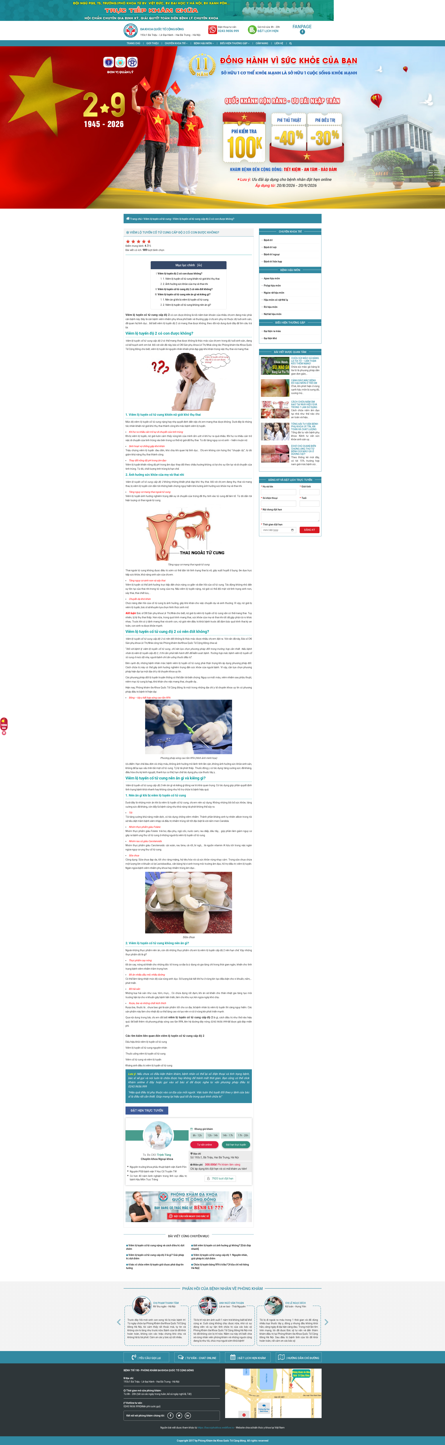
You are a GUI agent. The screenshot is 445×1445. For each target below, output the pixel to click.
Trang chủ (133, 43)
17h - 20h (243, 1135)
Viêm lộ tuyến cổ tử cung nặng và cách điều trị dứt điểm (155, 1247)
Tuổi (303, 498)
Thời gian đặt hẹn (271, 524)
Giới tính (305, 486)
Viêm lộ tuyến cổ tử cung (157, 219)
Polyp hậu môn (272, 285)
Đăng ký (309, 529)
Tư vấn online (204, 1144)
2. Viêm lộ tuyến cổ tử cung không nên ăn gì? (187, 304)
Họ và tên (267, 486)
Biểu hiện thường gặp (234, 43)
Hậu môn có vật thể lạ (275, 299)
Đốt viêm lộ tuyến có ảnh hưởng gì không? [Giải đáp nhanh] (221, 1247)
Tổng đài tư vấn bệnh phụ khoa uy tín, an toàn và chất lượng (304, 427)
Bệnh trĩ (268, 240)
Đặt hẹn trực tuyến (236, 1144)
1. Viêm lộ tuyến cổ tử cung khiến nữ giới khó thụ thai (191, 278)
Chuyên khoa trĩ (175, 43)
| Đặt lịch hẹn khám (251, 1358)
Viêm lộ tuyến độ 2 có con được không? (180, 273)
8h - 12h (197, 1135)
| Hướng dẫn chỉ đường (302, 1358)
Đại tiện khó (270, 338)
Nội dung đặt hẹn (271, 509)
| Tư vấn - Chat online (200, 1358)
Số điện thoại (269, 498)
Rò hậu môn (270, 307)
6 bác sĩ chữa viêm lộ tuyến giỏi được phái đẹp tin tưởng (155, 1266)
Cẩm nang (262, 43)
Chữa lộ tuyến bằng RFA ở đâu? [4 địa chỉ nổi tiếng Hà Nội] (220, 1266)
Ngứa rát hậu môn (273, 292)
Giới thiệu (152, 43)
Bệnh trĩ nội (270, 247)
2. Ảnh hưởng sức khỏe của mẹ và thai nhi (185, 284)
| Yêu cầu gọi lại (149, 1358)
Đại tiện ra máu (272, 331)
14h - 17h (228, 1135)
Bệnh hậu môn (203, 43)
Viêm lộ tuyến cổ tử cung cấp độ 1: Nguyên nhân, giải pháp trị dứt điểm (219, 1257)
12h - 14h (213, 1135)
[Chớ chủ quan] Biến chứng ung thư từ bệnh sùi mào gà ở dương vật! (303, 450)
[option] (157, 1321)
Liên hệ (278, 43)
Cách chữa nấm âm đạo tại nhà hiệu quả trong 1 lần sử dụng (304, 404)
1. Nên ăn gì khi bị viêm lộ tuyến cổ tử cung (185, 299)
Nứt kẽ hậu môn (272, 314)
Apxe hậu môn (271, 278)
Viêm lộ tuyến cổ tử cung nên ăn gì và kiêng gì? (184, 294)
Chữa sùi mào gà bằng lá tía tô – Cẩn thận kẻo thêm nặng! (305, 361)
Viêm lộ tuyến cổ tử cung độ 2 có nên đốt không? (185, 289)
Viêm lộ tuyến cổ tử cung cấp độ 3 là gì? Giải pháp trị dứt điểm (155, 1257)
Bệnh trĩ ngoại (271, 254)
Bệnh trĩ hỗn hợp (272, 261)
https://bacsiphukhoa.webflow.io (216, 1427)
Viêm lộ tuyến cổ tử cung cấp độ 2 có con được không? (203, 219)
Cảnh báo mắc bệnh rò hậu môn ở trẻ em (304, 381)
